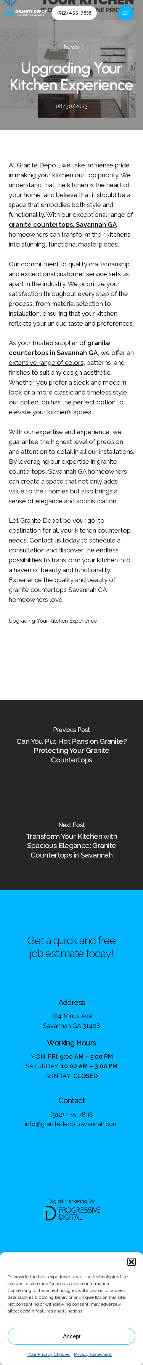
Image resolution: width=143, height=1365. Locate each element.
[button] (131, 1262)
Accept (71, 1336)
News (71, 46)
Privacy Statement (93, 1354)
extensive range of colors (46, 362)
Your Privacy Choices (48, 1354)
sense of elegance (36, 501)
